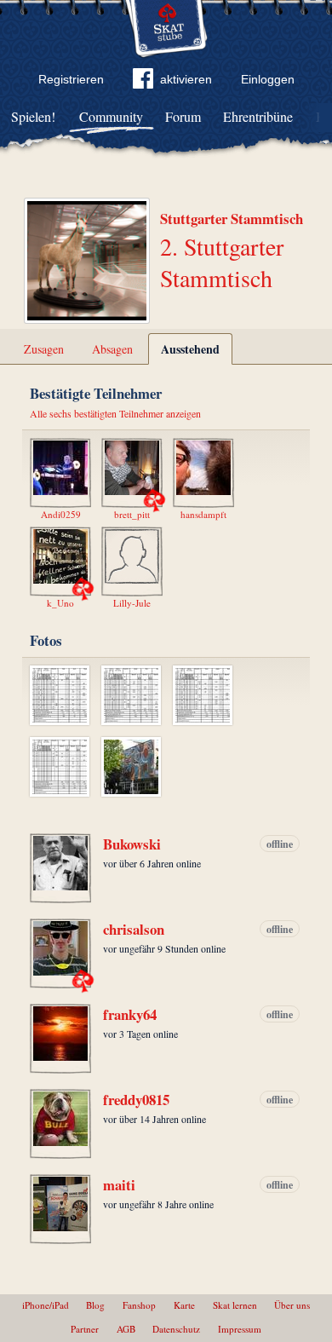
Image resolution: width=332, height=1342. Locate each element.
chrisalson (133, 929)
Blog (95, 1305)
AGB (126, 1328)
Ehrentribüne (258, 116)
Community (111, 116)
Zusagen (44, 349)
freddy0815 (136, 1100)
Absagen (112, 349)
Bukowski (132, 844)
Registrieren (71, 79)
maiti (119, 1185)
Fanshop (139, 1305)
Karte (184, 1305)
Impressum (239, 1328)
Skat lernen (235, 1305)
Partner (85, 1328)
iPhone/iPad (45, 1305)
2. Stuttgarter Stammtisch (221, 261)
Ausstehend (190, 349)
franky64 (130, 1014)
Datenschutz (176, 1328)
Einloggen (268, 79)
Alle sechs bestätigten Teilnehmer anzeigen (115, 413)
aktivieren (186, 79)
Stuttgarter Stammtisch (231, 218)
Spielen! (33, 116)
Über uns (292, 1305)
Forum (183, 116)
